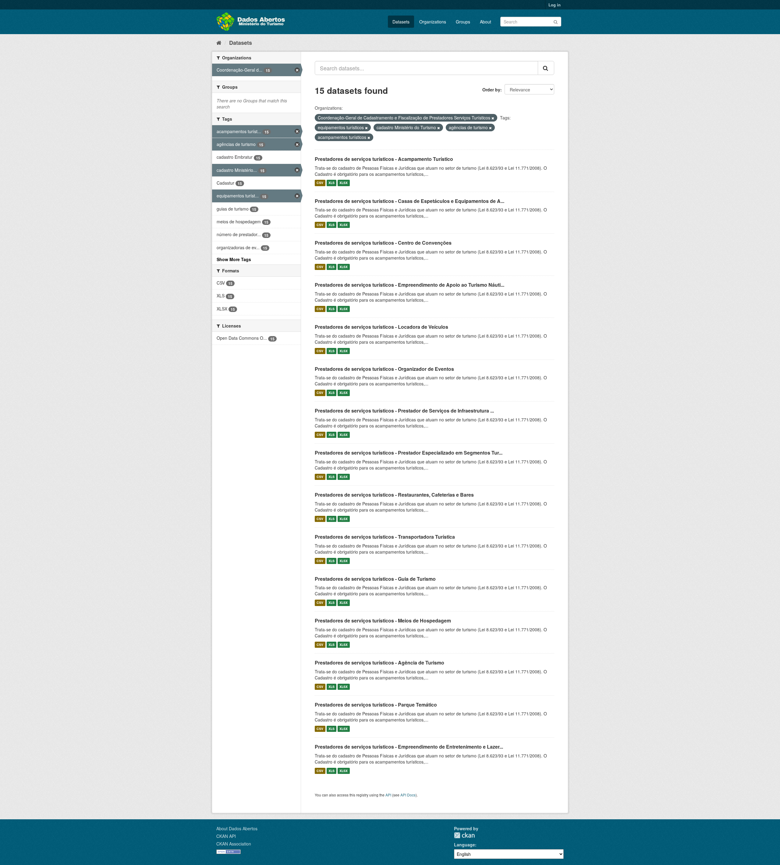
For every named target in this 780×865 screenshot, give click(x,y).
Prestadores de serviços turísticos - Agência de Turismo (379, 662)
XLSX (343, 183)
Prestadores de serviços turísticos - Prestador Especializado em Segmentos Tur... (408, 452)
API (388, 794)
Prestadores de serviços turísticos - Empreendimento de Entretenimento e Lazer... (409, 746)
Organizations (432, 22)
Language (464, 845)
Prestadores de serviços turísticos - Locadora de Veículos (381, 326)
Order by (491, 90)
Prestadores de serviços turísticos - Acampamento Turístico (384, 158)
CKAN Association (233, 844)
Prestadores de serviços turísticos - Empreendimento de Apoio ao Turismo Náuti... (409, 284)
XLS (331, 183)
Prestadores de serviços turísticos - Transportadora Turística (385, 536)
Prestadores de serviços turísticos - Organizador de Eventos (384, 368)
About (485, 22)
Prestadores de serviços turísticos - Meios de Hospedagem (383, 620)
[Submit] (555, 21)
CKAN (464, 835)
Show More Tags (234, 259)
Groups (463, 22)
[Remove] (492, 117)
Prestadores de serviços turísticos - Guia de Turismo (375, 578)
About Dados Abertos (236, 828)
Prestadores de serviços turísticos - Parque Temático (376, 704)
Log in (554, 5)
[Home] (219, 42)
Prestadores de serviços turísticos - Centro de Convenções (383, 242)
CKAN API (226, 836)
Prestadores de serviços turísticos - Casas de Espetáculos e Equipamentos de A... (409, 200)
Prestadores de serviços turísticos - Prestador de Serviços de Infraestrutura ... (404, 410)
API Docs (408, 794)
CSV (320, 183)
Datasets (401, 22)
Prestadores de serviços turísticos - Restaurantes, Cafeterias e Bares (394, 494)
